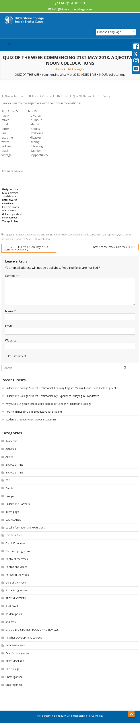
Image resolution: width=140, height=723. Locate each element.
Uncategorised (14, 677)
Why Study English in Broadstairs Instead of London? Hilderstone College (48, 403)
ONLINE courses (15, 543)
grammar (55, 234)
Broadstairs (19, 234)
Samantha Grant (14, 96)
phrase (113, 234)
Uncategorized (14, 684)
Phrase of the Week (17, 574)
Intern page (12, 512)
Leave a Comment (43, 96)
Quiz (120, 234)
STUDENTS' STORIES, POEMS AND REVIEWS (32, 629)
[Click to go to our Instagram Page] (136, 62)
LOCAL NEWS (13, 535)
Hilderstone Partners (17, 504)
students (10, 622)
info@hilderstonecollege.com (72, 9)
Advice (9, 456)
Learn (105, 234)
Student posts (13, 614)
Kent (86, 234)
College (31, 234)
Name (10, 311)
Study (29, 239)
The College (104, 96)
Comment (13, 276)
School (128, 234)
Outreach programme (18, 551)
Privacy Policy (96, 715)
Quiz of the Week (83, 96)
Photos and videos (16, 567)
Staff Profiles (13, 606)
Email (10, 326)
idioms (78, 234)
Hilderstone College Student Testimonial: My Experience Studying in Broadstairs (52, 396)
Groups (9, 496)
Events (9, 488)
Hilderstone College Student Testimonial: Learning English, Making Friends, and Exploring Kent (60, 388)
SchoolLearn (8, 239)
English (45, 234)
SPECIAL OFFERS (15, 598)
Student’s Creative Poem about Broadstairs (31, 419)
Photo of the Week (16, 559)
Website (10, 340)
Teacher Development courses (23, 637)
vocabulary (44, 239)
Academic (11, 441)
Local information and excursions (25, 527)
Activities (10, 449)
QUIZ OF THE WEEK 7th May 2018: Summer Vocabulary (26, 248)
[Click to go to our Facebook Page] (136, 47)
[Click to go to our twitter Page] (135, 54)
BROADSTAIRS (14, 464)
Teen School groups (17, 653)
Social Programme (16, 590)
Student (20, 239)
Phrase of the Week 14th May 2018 (112, 247)
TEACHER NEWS (15, 645)
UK (35, 239)
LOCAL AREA (13, 519)
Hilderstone (67, 234)
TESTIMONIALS (14, 661)
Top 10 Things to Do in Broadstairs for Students (34, 411)
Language (95, 234)
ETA (7, 480)
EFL (38, 234)
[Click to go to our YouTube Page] (136, 70)
